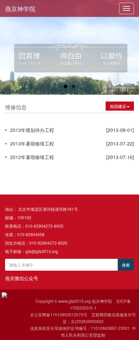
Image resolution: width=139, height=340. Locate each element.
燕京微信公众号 (21, 278)
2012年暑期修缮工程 (32, 157)
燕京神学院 (20, 8)
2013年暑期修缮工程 (32, 143)
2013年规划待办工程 (32, 130)
